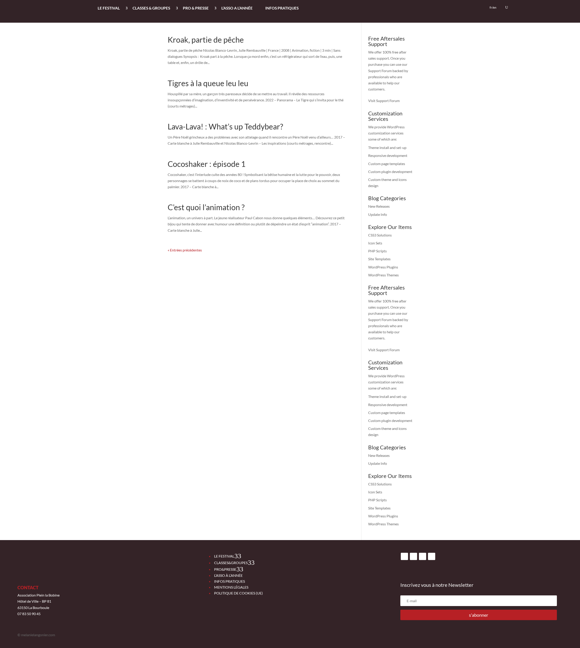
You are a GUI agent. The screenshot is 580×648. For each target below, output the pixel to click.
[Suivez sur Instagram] (413, 556)
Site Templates (379, 259)
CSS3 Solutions (380, 235)
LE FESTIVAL (109, 8)
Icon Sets (375, 243)
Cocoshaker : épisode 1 (207, 163)
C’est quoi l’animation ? (206, 207)
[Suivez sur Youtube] (422, 556)
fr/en (493, 7)
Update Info (377, 214)
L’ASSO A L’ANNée (237, 8)
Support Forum (380, 70)
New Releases (379, 206)
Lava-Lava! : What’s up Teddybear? (225, 126)
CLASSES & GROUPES (151, 8)
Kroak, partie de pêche (206, 39)
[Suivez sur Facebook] (404, 556)
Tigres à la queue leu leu (208, 83)
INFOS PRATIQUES (282, 8)
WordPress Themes (383, 275)
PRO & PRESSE (196, 8)
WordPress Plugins (383, 267)
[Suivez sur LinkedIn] (431, 556)
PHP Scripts (377, 251)
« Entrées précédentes (185, 250)
